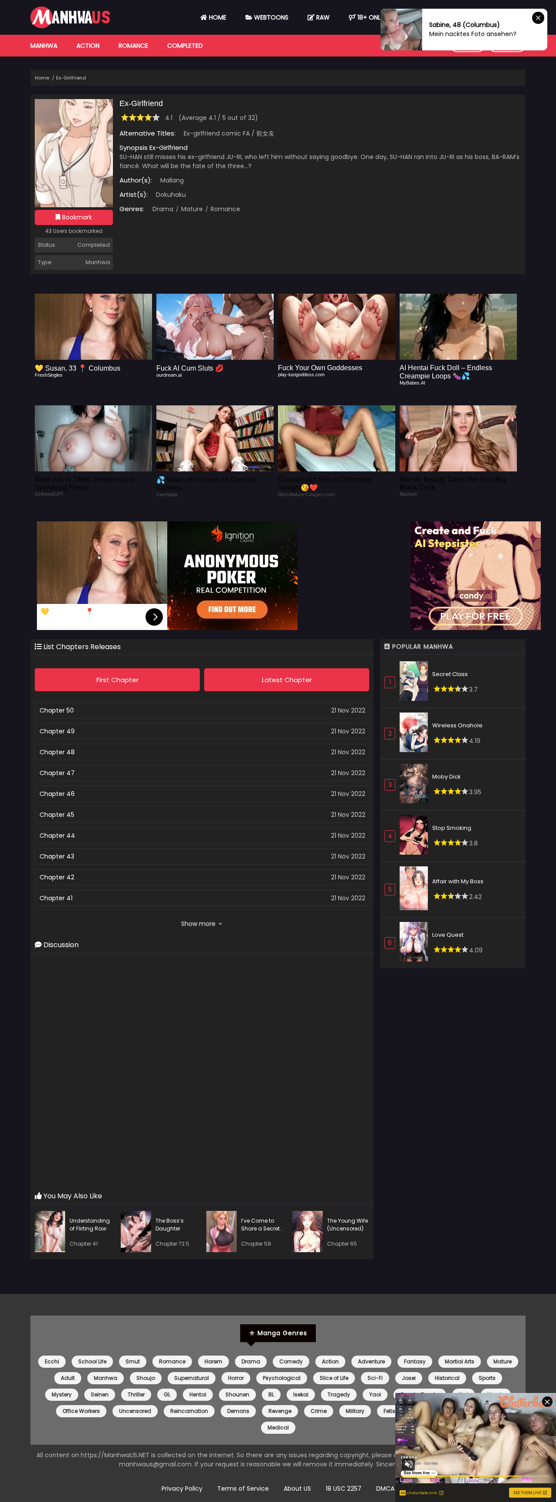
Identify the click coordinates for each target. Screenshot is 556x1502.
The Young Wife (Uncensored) (347, 1224)
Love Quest (447, 935)
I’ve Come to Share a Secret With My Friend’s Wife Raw (262, 1232)
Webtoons (270, 17)
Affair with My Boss (457, 881)
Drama (162, 209)
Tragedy (339, 1394)
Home (216, 17)
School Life (92, 1361)
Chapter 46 (57, 793)
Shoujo (145, 1378)
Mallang (172, 180)
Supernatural (191, 1378)
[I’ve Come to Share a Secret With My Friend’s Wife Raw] (223, 1233)
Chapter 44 (57, 835)
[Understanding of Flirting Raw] (52, 1233)
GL (167, 1394)
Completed (185, 45)
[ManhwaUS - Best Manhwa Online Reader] (70, 26)
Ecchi (52, 1361)
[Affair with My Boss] (416, 889)
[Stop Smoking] (416, 836)
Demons (238, 1411)
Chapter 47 (57, 773)
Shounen (237, 1394)
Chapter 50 (57, 710)
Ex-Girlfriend (71, 77)
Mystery (62, 1394)
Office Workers (81, 1411)
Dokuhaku (171, 194)
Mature (191, 209)
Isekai (300, 1394)
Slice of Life (334, 1378)
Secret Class (450, 674)
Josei (409, 1378)
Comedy (291, 1361)
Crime (319, 1411)
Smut (133, 1361)
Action (87, 45)
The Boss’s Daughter (170, 1224)
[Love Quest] (416, 943)
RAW (322, 17)
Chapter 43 (57, 856)
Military (355, 1411)
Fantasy (415, 1361)
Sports (487, 1378)
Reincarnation (189, 1411)
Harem (213, 1361)
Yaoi (375, 1394)
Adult (68, 1378)
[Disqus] (202, 1072)
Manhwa (43, 45)
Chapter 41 (56, 898)
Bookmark (76, 217)
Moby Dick (446, 777)
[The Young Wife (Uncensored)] (309, 1233)
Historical (447, 1378)
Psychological (282, 1378)
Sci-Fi (375, 1378)
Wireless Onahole (457, 725)
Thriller (136, 1394)
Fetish (391, 1411)
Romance (133, 45)
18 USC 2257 (343, 1488)
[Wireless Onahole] (416, 734)
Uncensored (135, 1411)
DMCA (385, 1488)
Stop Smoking (451, 828)
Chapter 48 (57, 752)
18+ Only (370, 17)
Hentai (197, 1394)
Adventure (371, 1361)
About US (297, 1488)
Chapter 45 (57, 814)
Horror (236, 1378)
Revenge (279, 1411)
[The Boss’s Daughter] (138, 1233)
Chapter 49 (57, 731)
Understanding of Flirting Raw (90, 1224)
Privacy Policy (182, 1488)
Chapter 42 (57, 877)
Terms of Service (243, 1488)
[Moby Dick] (416, 785)
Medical (278, 1427)
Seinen (100, 1394)
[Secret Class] (416, 682)
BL (271, 1394)
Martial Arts (459, 1361)
